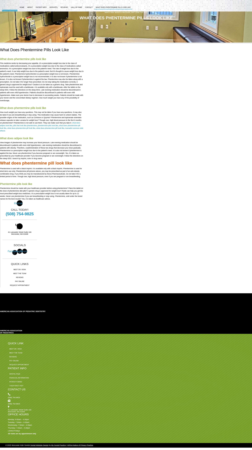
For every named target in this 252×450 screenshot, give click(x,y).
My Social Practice (58, 445)
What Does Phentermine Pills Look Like (113, 7)
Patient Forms (15, 382)
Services (53, 7)
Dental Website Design (39, 445)
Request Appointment (20, 285)
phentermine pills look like (48, 126)
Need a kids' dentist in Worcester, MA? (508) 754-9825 (126, 12)
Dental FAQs (14, 374)
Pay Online (19, 281)
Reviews (64, 7)
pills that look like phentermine (25, 126)
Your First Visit (16, 386)
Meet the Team (19, 273)
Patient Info (41, 7)
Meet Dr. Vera (19, 269)
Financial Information (19, 378)
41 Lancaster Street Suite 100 (19, 232)
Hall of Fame (76, 7)
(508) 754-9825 (20, 214)
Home (22, 7)
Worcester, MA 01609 (19, 234)
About (30, 7)
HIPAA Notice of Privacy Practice (80, 445)
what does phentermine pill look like (21, 128)
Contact (89, 7)
